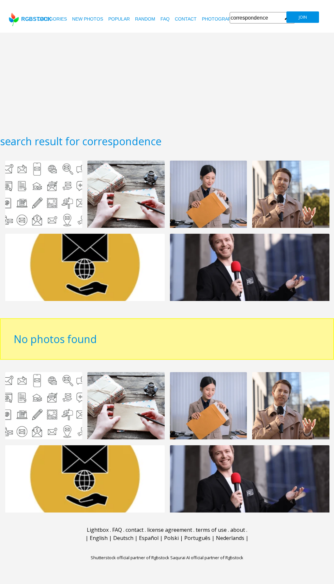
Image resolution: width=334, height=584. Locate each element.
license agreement (169, 529)
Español (149, 538)
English (99, 538)
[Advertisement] (167, 81)
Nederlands (230, 538)
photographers (222, 19)
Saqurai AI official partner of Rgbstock (206, 557)
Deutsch (123, 538)
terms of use (211, 529)
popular (119, 19)
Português (197, 538)
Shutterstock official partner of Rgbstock (130, 557)
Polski (171, 538)
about (237, 529)
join (303, 17)
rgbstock (36, 19)
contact (186, 19)
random (145, 19)
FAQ (165, 19)
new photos (87, 19)
